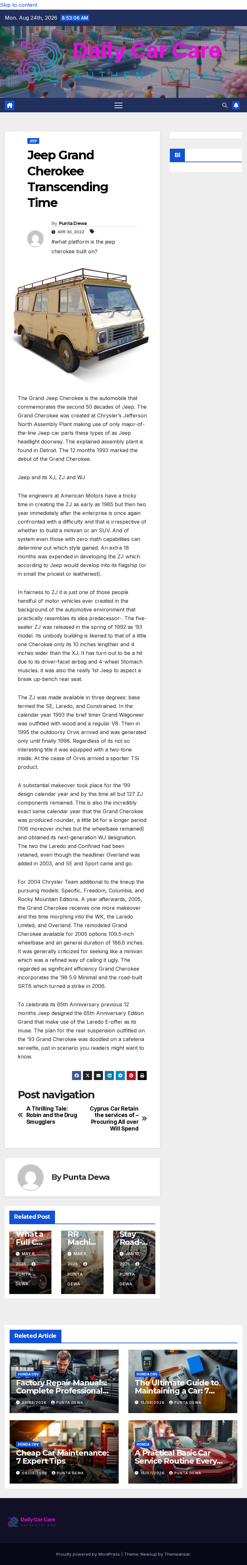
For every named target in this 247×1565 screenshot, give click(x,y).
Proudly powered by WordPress (88, 1554)
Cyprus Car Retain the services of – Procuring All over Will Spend (114, 1118)
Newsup (149, 1554)
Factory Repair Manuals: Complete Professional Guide (61, 1390)
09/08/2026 (35, 1473)
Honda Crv (28, 1374)
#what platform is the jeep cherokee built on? (83, 246)
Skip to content (18, 5)
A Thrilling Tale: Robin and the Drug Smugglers (51, 1115)
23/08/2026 (35, 1402)
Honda (143, 1444)
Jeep (33, 141)
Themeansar (177, 1554)
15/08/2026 (153, 1402)
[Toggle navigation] (118, 105)
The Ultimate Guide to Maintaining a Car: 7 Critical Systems (177, 1390)
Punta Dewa (73, 223)
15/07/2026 (153, 1473)
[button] (224, 105)
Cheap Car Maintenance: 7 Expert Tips (62, 1457)
